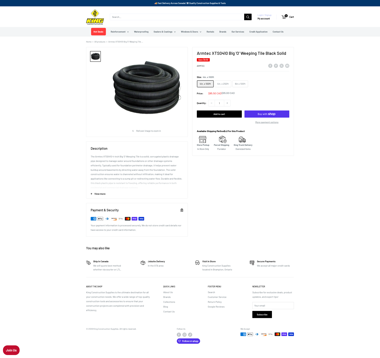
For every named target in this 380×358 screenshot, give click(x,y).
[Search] (248, 17)
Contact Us (278, 31)
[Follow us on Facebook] (179, 334)
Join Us (11, 350)
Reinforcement (118, 31)
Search (211, 292)
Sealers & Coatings (163, 31)
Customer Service (217, 296)
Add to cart (219, 114)
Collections (169, 301)
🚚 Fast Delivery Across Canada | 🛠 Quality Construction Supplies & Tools (190, 3)
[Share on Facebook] (270, 65)
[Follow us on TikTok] (190, 334)
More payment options (266, 122)
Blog (165, 306)
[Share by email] (287, 65)
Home (88, 41)
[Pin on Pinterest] (276, 65)
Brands (222, 31)
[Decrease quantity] (211, 103)
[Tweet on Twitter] (282, 65)
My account (264, 18)
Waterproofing (141, 31)
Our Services (238, 31)
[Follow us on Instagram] (184, 334)
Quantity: (201, 103)
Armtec (201, 66)
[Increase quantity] (227, 103)
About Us (168, 292)
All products (99, 41)
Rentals (210, 31)
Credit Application (258, 31)
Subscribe (262, 314)
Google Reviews (216, 306)
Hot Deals (98, 31)
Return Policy (215, 301)
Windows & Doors (189, 31)
